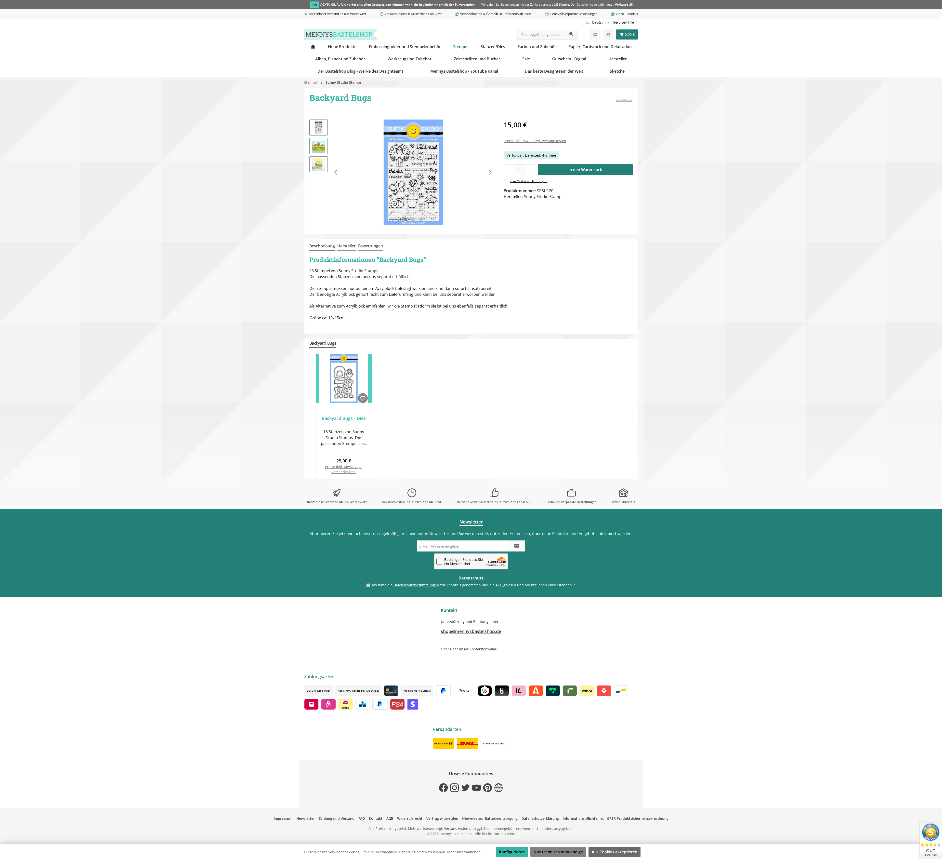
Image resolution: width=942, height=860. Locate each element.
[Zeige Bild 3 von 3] (421, 219)
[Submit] (516, 545)
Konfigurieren (512, 852)
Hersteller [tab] (346, 246)
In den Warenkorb (585, 169)
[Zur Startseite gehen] (341, 34)
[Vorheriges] (336, 172)
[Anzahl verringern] (509, 169)
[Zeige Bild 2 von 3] (413, 219)
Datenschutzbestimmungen (416, 585)
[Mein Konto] (608, 34)
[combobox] (541, 35)
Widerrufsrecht (409, 818)
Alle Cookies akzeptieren (614, 852)
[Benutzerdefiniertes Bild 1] (443, 743)
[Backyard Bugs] (413, 172)
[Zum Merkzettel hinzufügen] (363, 398)
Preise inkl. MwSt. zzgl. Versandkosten (535, 140)
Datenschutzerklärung (540, 818)
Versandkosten (456, 828)
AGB (499, 585)
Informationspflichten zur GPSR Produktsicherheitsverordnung (615, 818)
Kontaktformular (483, 649)
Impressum (283, 818)
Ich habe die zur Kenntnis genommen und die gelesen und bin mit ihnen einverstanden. (474, 585)
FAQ (361, 818)
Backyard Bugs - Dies (344, 418)
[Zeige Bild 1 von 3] (405, 219)
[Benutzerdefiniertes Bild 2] (467, 743)
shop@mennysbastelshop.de (471, 631)
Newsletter (305, 818)
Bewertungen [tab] (370, 246)
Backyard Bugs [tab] (322, 343)
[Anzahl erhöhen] (531, 169)
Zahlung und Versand (336, 818)
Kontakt (375, 818)
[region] (401, 172)
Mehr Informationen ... (465, 852)
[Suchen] (571, 35)
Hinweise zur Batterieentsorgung (490, 818)
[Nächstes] (490, 172)
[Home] (313, 46)
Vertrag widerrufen (442, 818)
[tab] (322, 246)
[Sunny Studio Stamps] (624, 101)
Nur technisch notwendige (558, 852)
